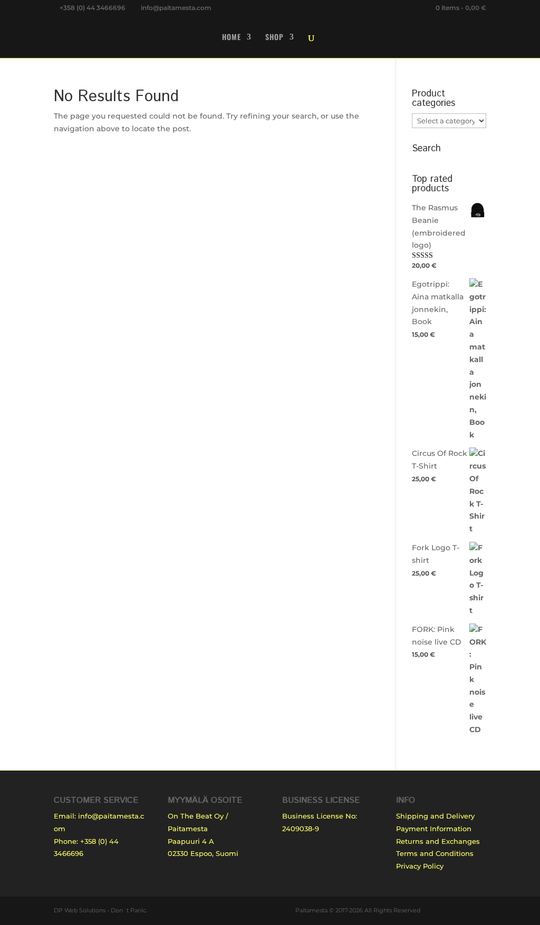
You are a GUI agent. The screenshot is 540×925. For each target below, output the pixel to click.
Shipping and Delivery (435, 816)
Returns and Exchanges (438, 841)
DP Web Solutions (79, 910)
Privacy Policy (419, 866)
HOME (231, 37)
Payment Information (433, 828)
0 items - (461, 8)
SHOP (274, 37)
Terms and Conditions (435, 853)
